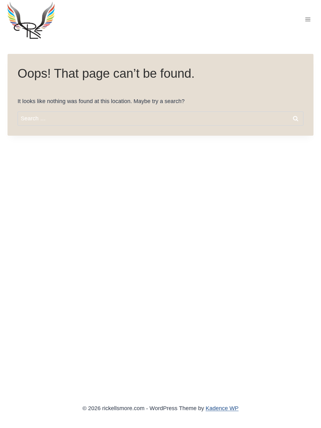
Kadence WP (222, 408)
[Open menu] (307, 19)
